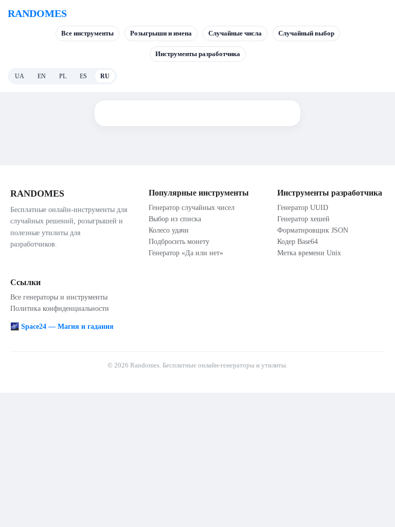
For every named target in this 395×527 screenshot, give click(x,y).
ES (83, 76)
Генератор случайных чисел (192, 208)
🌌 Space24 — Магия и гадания (62, 326)
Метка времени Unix (309, 253)
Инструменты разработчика (197, 54)
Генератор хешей (303, 219)
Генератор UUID (302, 208)
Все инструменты (87, 33)
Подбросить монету (179, 241)
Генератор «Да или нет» (186, 253)
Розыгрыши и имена (161, 33)
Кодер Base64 (297, 241)
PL (62, 76)
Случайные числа (235, 33)
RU (105, 76)
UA (19, 76)
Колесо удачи (169, 230)
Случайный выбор (306, 33)
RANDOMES (37, 13)
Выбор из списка (175, 219)
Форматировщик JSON (312, 230)
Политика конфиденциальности (59, 308)
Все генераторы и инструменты (58, 297)
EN (42, 76)
